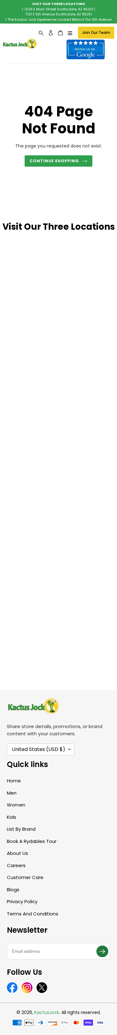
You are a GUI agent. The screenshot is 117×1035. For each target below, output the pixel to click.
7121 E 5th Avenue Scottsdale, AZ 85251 (58, 14)
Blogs (13, 889)
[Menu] (70, 33)
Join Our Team (96, 32)
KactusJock (46, 1012)
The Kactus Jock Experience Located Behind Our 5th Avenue (59, 19)
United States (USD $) (38, 749)
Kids (11, 817)
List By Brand (21, 829)
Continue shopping (54, 161)
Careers (16, 865)
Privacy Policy (22, 901)
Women (16, 805)
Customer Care (25, 877)
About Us (17, 853)
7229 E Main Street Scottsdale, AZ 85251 (58, 9)
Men (12, 793)
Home (14, 780)
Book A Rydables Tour (31, 841)
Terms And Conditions (32, 913)
